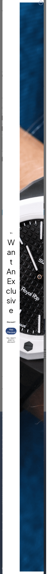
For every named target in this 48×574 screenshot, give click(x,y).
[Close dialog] (41, 3)
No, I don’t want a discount (11, 340)
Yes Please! (11, 331)
